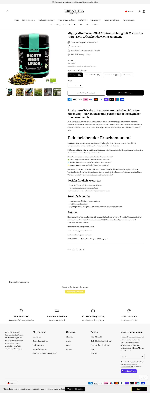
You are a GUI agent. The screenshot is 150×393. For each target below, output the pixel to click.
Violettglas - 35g (75, 75)
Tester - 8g (127, 75)
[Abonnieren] (142, 356)
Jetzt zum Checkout (125, 93)
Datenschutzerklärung (40, 341)
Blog (92, 349)
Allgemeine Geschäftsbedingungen (45, 353)
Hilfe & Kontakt (96, 337)
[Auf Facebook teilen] (73, 249)
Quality (68, 341)
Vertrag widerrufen (75, 389)
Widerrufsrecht (38, 345)
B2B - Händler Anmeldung (100, 345)
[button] (7, 11)
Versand (79, 66)
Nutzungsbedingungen (129, 364)
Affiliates (94, 353)
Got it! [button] (139, 389)
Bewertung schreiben (75, 291)
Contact (69, 349)
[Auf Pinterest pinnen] (80, 249)
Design (68, 345)
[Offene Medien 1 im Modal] (57, 35)
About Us (69, 337)
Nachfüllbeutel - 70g (93, 75)
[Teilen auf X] (77, 249)
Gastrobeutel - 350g (111, 75)
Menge (70, 80)
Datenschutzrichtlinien (127, 366)
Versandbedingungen (40, 349)
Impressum (37, 337)
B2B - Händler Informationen (101, 341)
